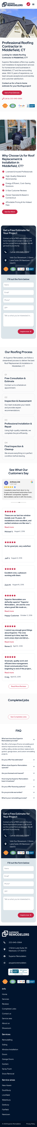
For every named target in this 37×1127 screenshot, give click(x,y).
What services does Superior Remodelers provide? (12, 739)
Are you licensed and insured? (13, 773)
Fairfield (5, 1109)
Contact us (6, 1013)
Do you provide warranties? (12, 792)
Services (5, 999)
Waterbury (6, 1100)
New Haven (6, 1085)
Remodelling (7, 1040)
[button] (33, 4)
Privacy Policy (30, 1124)
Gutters (5, 1064)
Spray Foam (7, 1069)
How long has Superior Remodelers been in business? (15, 780)
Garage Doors (8, 1059)
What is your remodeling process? (14, 798)
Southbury (6, 1090)
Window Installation (10, 1049)
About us (6, 1023)
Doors (4, 1054)
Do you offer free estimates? (12, 760)
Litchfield (6, 1095)
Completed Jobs (9, 1009)
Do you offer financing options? (13, 787)
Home (4, 994)
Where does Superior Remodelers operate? (14, 766)
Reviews (5, 1004)
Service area (7, 1018)
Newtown (6, 1114)
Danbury (5, 1105)
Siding (4, 1044)
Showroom (6, 1028)
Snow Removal (8, 1073)
